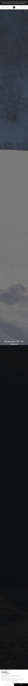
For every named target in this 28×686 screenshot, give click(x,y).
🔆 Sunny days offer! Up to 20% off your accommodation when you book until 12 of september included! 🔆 (14, 2)
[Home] (14, 7)
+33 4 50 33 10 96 (21, 7)
